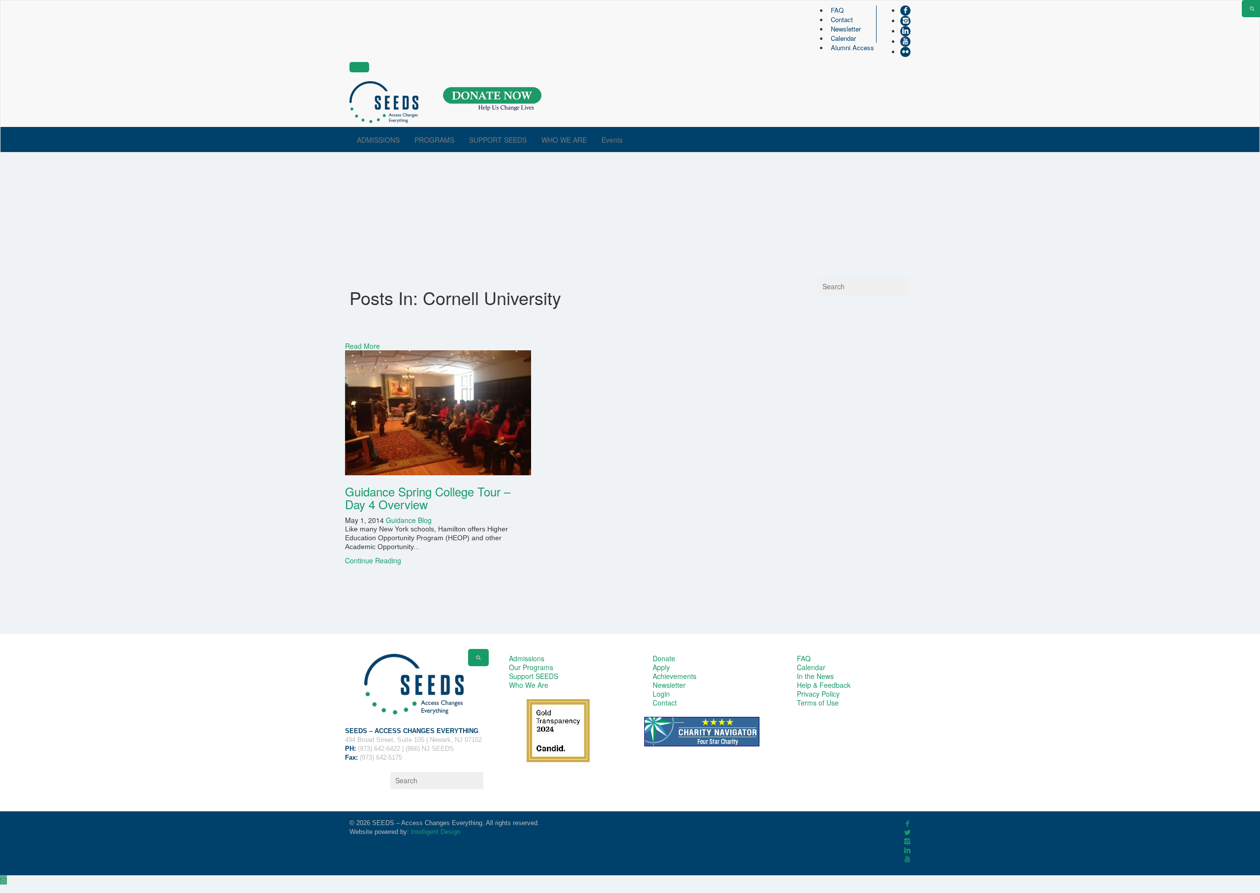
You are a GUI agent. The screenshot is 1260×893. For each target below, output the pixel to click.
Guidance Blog (409, 520)
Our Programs (531, 667)
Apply (661, 667)
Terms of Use (818, 703)
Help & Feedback (823, 685)
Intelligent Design (435, 831)
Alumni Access (852, 47)
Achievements (674, 676)
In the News (815, 676)
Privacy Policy (818, 694)
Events (612, 140)
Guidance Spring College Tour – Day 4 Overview (427, 498)
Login (661, 694)
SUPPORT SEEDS (498, 140)
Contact (842, 19)
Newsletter (846, 28)
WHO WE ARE (564, 140)
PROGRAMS (434, 140)
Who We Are (528, 685)
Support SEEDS (533, 676)
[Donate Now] (492, 99)
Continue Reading (373, 560)
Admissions (526, 658)
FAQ (837, 10)
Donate (664, 658)
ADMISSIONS (378, 140)
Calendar (843, 38)
